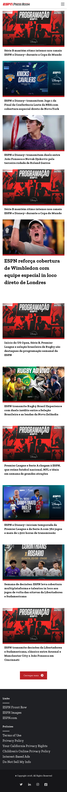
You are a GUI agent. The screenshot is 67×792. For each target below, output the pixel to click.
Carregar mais (31, 675)
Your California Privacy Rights (25, 746)
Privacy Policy (13, 741)
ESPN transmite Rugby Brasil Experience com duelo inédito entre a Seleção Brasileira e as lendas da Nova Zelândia (33, 410)
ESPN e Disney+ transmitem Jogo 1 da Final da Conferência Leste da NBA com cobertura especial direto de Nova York (31, 105)
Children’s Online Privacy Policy (26, 751)
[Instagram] (38, 784)
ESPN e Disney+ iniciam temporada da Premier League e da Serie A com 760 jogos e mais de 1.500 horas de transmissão (33, 529)
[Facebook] (46, 784)
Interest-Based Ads (16, 756)
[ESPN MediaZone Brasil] (16, 4)
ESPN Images (12, 713)
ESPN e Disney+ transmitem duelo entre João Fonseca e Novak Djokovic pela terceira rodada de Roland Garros (32, 159)
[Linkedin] (29, 784)
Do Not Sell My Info (17, 762)
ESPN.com (10, 718)
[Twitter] (21, 784)
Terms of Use (12, 735)
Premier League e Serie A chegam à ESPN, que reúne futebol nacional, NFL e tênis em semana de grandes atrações (32, 469)
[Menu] (62, 5)
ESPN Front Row (15, 707)
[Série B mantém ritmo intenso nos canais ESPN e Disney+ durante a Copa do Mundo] (33, 28)
